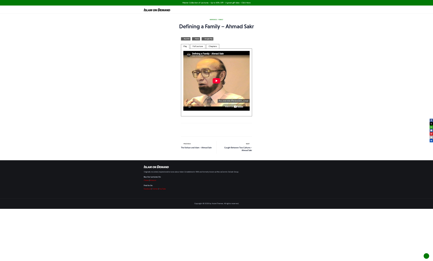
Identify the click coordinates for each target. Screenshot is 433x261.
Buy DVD (187, 39)
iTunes (197, 39)
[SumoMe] (431, 140)
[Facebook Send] (431, 130)
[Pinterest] (431, 134)
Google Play (208, 39)
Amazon (153, 180)
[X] (431, 123)
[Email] (431, 137)
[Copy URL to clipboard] (203, 130)
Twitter (155, 189)
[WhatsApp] (431, 127)
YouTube (162, 189)
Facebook (147, 189)
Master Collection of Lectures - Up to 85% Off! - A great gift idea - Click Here (216, 2)
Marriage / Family (216, 19)
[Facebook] (431, 120)
